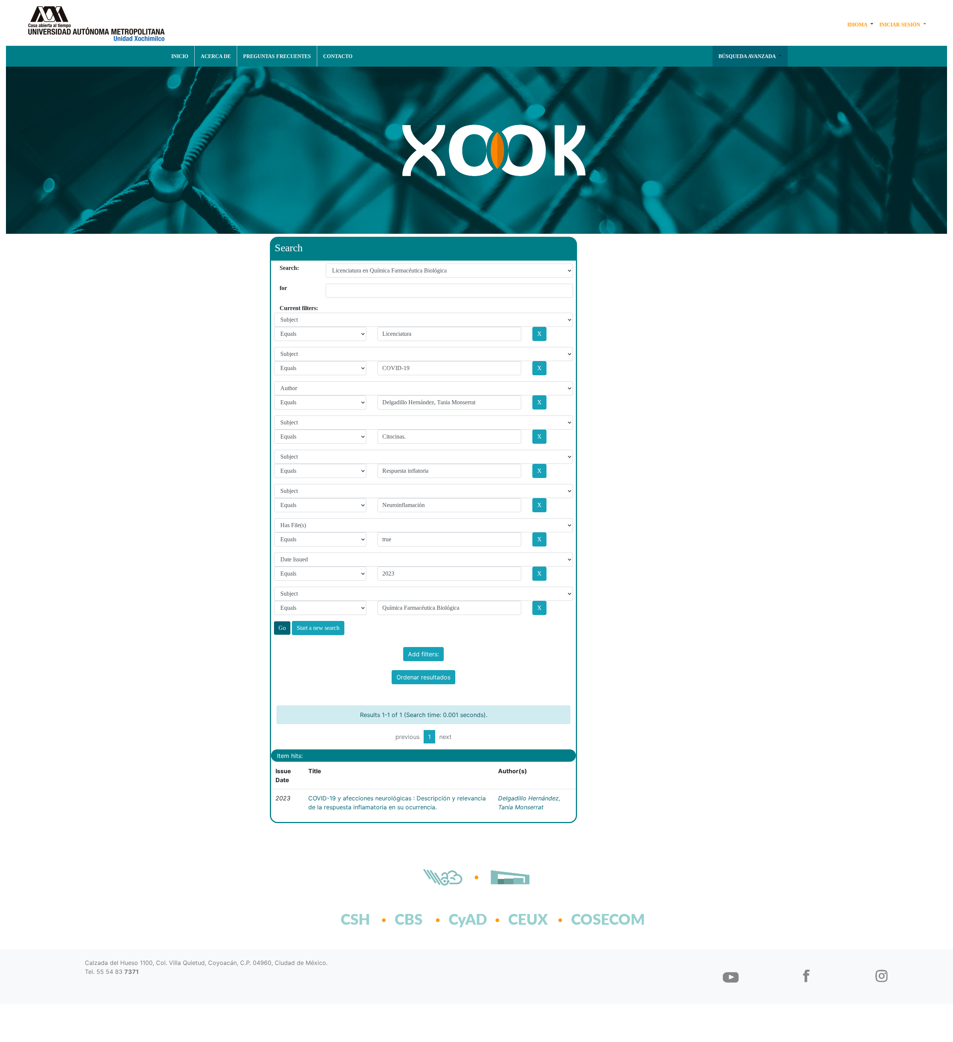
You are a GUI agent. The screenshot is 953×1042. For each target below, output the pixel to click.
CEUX (528, 920)
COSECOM (591, 920)
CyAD (468, 920)
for (282, 288)
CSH (355, 920)
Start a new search (318, 628)
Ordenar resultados (423, 677)
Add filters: (423, 654)
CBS (409, 920)
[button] (860, 24)
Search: (282, 268)
